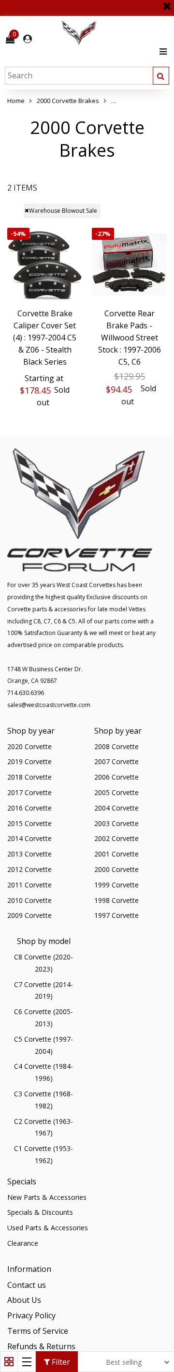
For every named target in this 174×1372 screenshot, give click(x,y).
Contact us (26, 1285)
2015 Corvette (29, 823)
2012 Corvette (29, 869)
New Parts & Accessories (47, 1197)
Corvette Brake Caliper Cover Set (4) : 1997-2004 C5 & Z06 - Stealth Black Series (44, 337)
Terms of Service (37, 1331)
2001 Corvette (116, 853)
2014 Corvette (29, 838)
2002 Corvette (116, 838)
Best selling (124, 1362)
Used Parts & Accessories (47, 1227)
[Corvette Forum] (113, 33)
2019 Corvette (29, 761)
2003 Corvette (116, 823)
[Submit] (161, 76)
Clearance (22, 1243)
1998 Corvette (116, 900)
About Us (24, 1300)
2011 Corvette (29, 884)
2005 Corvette (116, 792)
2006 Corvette (116, 777)
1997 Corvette (116, 915)
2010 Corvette (29, 900)
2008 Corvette (116, 746)
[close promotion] (167, 2)
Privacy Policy (31, 1315)
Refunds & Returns (41, 1346)
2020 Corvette (29, 746)
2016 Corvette (29, 807)
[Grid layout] (9, 1361)
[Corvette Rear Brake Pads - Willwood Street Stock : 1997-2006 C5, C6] (129, 265)
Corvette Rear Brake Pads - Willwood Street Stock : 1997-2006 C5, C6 (129, 337)
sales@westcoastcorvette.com (48, 705)
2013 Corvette (29, 853)
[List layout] (27, 1361)
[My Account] (27, 39)
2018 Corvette (29, 777)
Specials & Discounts (40, 1212)
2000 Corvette (116, 869)
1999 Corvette (116, 884)
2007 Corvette (116, 761)
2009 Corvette (29, 915)
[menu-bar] (161, 51)
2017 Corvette (29, 792)
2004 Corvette (116, 807)
